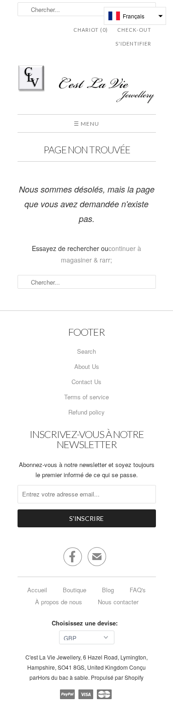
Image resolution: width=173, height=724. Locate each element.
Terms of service (86, 396)
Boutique (74, 589)
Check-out (134, 30)
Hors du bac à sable (63, 677)
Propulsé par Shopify (117, 677)
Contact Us (86, 381)
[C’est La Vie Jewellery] (87, 85)
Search (86, 351)
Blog (108, 589)
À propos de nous (58, 601)
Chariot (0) (90, 30)
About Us (86, 366)
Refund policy (86, 412)
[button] (135, 16)
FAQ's (138, 589)
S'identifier (133, 44)
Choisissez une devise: (86, 623)
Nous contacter (118, 601)
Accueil (37, 589)
